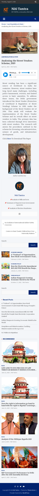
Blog (3, 365)
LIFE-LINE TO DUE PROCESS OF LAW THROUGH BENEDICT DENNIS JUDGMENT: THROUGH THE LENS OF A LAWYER (19, 370)
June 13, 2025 (6, 372)
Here (9, 139)
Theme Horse (32, 490)
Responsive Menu (35, 2)
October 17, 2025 (16, 282)
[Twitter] (20, 486)
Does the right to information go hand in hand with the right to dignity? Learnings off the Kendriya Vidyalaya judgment (18, 405)
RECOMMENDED (8, 339)
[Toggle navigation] (4, 19)
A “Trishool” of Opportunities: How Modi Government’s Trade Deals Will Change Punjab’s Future (23, 258)
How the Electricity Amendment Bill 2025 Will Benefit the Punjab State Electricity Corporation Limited (23, 269)
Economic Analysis (16, 252)
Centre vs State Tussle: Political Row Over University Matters (20, 232)
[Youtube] (23, 486)
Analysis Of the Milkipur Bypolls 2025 (17, 439)
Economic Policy (16, 264)
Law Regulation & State (10, 57)
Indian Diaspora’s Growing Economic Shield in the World (23, 279)
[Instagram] (19, 214)
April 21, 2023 (5, 67)
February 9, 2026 (16, 259)
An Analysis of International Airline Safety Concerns (19, 224)
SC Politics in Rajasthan (10, 333)
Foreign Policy (15, 275)
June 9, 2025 (5, 442)
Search (4, 241)
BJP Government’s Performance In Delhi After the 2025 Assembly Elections (18, 474)
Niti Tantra (20, 9)
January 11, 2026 (16, 271)
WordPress (26, 493)
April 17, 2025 (5, 477)
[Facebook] (15, 486)
